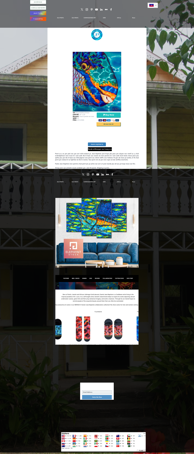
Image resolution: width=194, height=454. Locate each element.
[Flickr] (106, 9)
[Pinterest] (91, 9)
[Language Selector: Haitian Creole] (153, 5)
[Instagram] (86, 9)
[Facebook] (111, 9)
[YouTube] (96, 9)
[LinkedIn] (101, 9)
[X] (82, 9)
